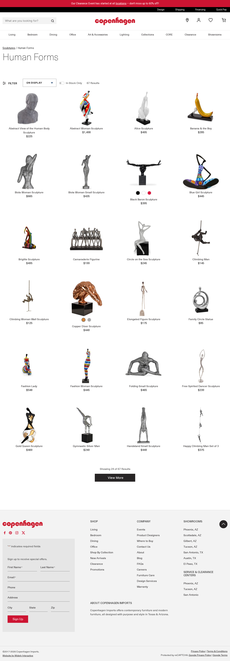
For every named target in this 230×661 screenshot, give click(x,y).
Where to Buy (145, 541)
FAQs (140, 563)
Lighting (124, 34)
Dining (53, 34)
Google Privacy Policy (200, 655)
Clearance (190, 34)
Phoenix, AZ (191, 529)
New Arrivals (98, 558)
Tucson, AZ (190, 546)
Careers (142, 569)
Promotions (97, 569)
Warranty (142, 586)
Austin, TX (190, 558)
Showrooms (214, 34)
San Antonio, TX (193, 552)
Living (12, 34)
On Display (34, 82)
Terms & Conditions (217, 651)
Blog (139, 558)
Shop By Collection (101, 552)
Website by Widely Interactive (18, 655)
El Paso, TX (190, 563)
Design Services (147, 581)
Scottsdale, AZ (192, 535)
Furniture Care (146, 575)
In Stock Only (74, 83)
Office (72, 34)
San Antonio (191, 594)
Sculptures (9, 48)
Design (161, 9)
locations (121, 3)
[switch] (61, 83)
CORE (169, 34)
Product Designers (148, 535)
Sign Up (18, 619)
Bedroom (32, 34)
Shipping (180, 9)
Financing (200, 9)
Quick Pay (221, 9)
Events (141, 529)
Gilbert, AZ (190, 541)
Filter (12, 83)
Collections (147, 34)
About (140, 552)
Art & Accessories (98, 34)
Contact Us (143, 546)
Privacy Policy (198, 651)
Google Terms (220, 655)
